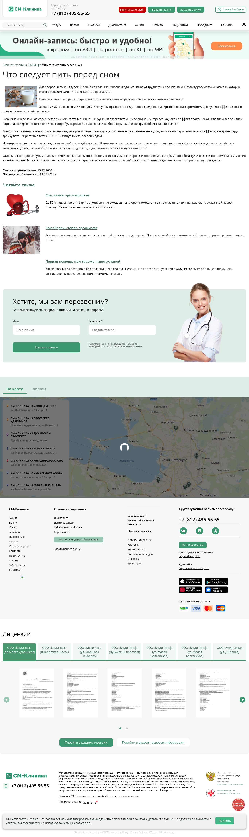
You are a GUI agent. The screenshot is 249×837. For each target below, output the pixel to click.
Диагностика (117, 25)
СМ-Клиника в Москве (68, 527)
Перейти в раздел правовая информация (153, 742)
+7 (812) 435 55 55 (30, 786)
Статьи (13, 560)
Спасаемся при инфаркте (67, 195)
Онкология (134, 558)
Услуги (56, 25)
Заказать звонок (190, 9)
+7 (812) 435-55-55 (70, 13)
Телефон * (95, 321)
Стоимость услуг (19, 546)
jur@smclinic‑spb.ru (189, 556)
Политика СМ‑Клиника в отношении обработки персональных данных (99, 796)
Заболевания (17, 565)
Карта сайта (61, 532)
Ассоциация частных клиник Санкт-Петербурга (228, 791)
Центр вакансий (64, 522)
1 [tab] (120, 728)
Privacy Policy (137, 832)
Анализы (93, 25)
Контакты (15, 551)
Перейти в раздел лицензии (86, 742)
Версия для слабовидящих (81, 539)
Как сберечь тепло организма (71, 228)
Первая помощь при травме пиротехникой (83, 261)
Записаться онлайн (132, 9)
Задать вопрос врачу (67, 549)
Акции (139, 25)
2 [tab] (127, 728)
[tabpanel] (37, 693)
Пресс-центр (17, 555)
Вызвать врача (161, 9)
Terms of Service (159, 832)
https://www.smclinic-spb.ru (194, 568)
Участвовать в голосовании (230, 784)
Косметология (136, 549)
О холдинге (205, 25)
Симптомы (15, 570)
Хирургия (133, 544)
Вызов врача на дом (140, 554)
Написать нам (194, 545)
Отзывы (157, 25)
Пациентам (180, 25)
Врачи (74, 25)
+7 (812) (199, 519)
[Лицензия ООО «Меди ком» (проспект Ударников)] (36, 692)
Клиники (227, 25)
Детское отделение (140, 540)
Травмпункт (135, 563)
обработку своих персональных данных (117, 346)
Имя (16, 321)
